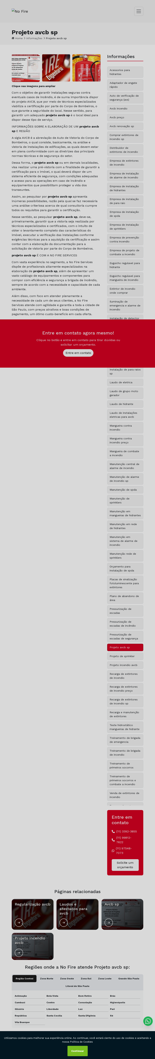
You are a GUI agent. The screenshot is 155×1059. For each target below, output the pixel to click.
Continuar (77, 1051)
